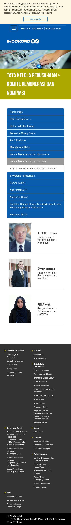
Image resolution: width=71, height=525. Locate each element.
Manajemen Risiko (20, 147)
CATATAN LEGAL (15, 521)
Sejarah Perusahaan (15, 361)
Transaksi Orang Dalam (23, 133)
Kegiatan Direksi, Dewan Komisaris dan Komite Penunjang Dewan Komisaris (35, 205)
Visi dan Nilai (12, 365)
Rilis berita (38, 432)
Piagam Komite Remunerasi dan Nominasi (33, 168)
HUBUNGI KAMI (53, 28)
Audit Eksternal (18, 140)
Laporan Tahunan (41, 441)
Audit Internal (17, 190)
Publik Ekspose (40, 487)
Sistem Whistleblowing (22, 126)
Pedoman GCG (18, 214)
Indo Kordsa (39, 355)
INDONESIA (37, 28)
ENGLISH (25, 28)
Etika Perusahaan (20, 119)
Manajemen (12, 368)
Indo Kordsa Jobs (14, 496)
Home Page (16, 112)
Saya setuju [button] (35, 19)
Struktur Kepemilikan (42, 483)
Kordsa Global (40, 358)
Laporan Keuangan (42, 449)
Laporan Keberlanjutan (43, 445)
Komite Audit (17, 182)
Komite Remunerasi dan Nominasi (29, 154)
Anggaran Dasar (19, 197)
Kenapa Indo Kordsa (15, 500)
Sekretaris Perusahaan (22, 175)
